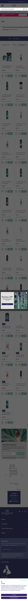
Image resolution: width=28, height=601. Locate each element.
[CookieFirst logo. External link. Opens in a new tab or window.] (1, 581)
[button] (24, 9)
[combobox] (11, 9)
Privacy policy (24, 580)
